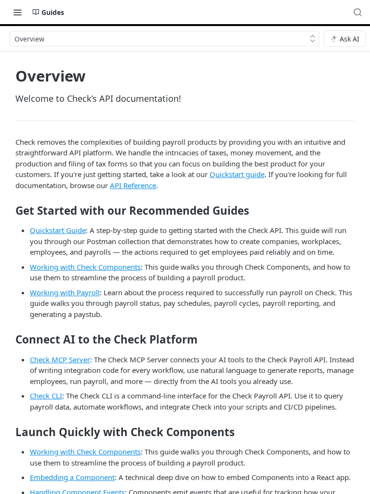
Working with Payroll (65, 292)
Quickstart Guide (58, 230)
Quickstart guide (237, 174)
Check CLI (46, 395)
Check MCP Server (60, 359)
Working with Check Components (85, 267)
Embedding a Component (72, 477)
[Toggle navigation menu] (17, 12)
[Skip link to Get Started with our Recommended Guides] (9, 211)
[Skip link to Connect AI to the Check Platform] (9, 339)
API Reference (133, 185)
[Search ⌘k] (357, 12)
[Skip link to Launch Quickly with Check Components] (9, 432)
